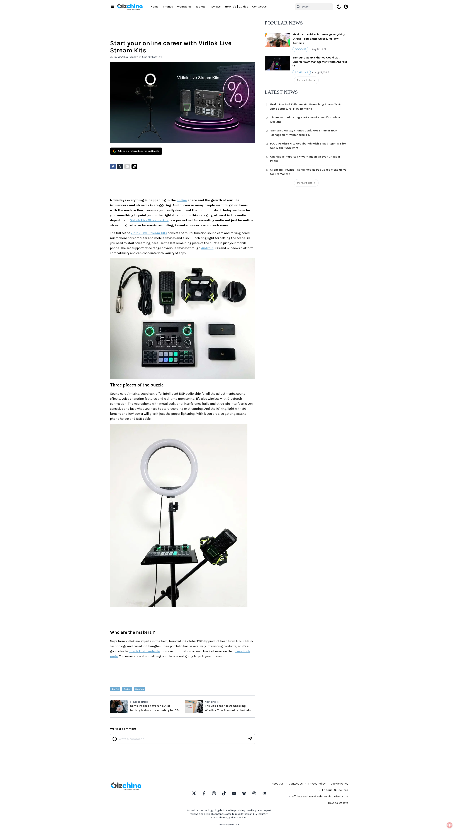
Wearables (184, 6)
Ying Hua (123, 56)
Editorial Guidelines (335, 790)
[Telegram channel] (264, 793)
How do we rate (338, 803)
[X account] (194, 793)
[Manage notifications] (449, 825)
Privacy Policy (316, 783)
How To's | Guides (236, 6)
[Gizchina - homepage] (129, 6)
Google (300, 49)
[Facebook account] (204, 793)
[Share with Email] (127, 166)
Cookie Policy (339, 783)
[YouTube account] (234, 793)
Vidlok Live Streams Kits (149, 220)
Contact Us (259, 6)
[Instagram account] (214, 793)
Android (207, 248)
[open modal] (346, 6)
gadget (115, 689)
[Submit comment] (250, 739)
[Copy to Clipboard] (134, 166)
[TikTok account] (224, 793)
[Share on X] (120, 166)
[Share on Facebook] (113, 166)
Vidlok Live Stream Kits (149, 233)
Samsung (301, 72)
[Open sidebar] (112, 6)
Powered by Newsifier (229, 824)
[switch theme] (339, 6)
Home (154, 6)
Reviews (215, 6)
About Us (278, 783)
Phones (168, 6)
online (182, 200)
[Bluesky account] (244, 793)
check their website (144, 651)
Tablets (200, 6)
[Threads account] (254, 793)
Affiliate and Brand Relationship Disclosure (320, 796)
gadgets (139, 689)
